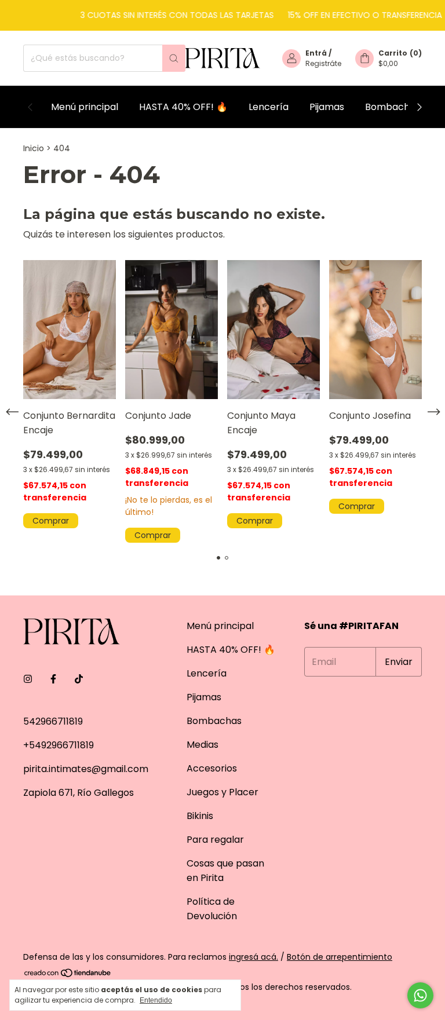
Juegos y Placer (222, 792)
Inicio (33, 148)
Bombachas (392, 107)
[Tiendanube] (68, 975)
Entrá (316, 53)
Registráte (323, 63)
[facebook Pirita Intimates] (53, 679)
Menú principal (84, 107)
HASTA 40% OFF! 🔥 (183, 107)
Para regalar (215, 839)
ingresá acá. (253, 957)
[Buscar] (173, 58)
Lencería (269, 107)
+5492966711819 (58, 745)
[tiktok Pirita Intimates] (78, 679)
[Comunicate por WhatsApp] (420, 995)
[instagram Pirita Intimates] (27, 679)
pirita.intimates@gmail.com (85, 769)
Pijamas (326, 107)
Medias (202, 744)
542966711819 (53, 721)
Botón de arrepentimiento (339, 957)
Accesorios (212, 768)
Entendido (156, 1000)
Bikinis (200, 815)
